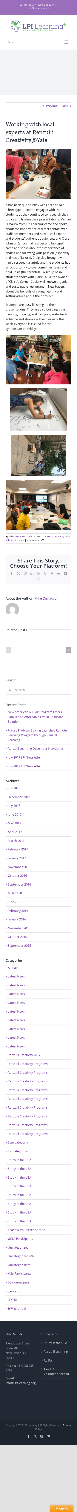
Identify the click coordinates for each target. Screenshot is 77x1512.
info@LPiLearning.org (21, 1383)
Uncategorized (18, 1247)
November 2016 (19, 867)
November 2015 (19, 928)
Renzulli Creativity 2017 (57, 536)
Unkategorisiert (19, 1265)
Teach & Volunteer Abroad (26, 1230)
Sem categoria (18, 1142)
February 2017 (18, 849)
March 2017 (16, 841)
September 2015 (19, 946)
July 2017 (14, 806)
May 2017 (14, 823)
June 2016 (14, 902)
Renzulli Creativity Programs (28, 1064)
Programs (51, 1334)
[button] (8, 650)
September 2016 (19, 884)
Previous (52, 106)
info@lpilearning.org (38, 8)
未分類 (12, 1300)
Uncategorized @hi (21, 1256)
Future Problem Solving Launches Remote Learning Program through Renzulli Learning (37, 735)
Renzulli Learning (56, 1352)
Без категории (18, 1282)
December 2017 (19, 797)
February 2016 (18, 911)
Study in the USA (19, 1160)
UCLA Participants (20, 1239)
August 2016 (16, 893)
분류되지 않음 (17, 1309)
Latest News (16, 976)
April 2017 (15, 832)
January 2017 (17, 858)
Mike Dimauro (17, 536)
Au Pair (13, 968)
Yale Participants (15, 540)
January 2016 (17, 919)
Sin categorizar (18, 1151)
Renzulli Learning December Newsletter (36, 749)
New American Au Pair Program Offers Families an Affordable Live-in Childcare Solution (35, 717)
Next (65, 106)
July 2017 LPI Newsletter (24, 757)
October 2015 (17, 937)
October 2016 (17, 876)
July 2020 (14, 788)
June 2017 (14, 814)
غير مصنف (14, 1291)
